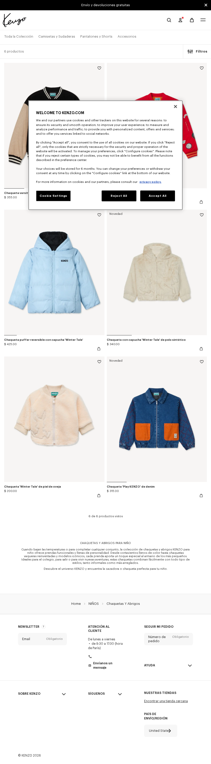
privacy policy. (150, 182)
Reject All (119, 195)
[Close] (175, 106)
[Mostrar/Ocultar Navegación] (203, 20)
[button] (42, 639)
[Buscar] (169, 20)
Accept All (157, 195)
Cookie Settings (53, 195)
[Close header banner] (206, 5)
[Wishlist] (99, 69)
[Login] (180, 20)
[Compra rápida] (201, 202)
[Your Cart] (192, 20)
